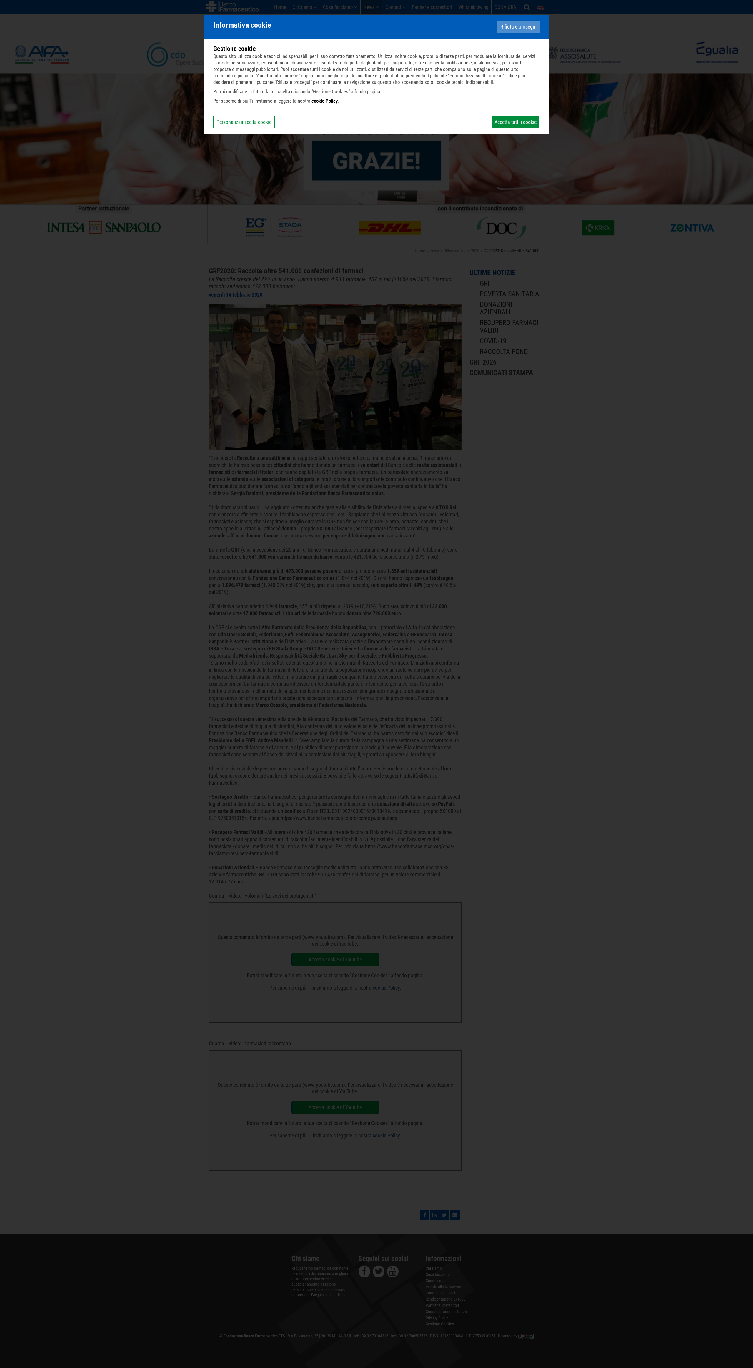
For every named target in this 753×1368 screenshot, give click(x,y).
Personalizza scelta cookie (243, 122)
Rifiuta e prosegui (518, 27)
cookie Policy (324, 101)
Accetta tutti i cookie (515, 122)
